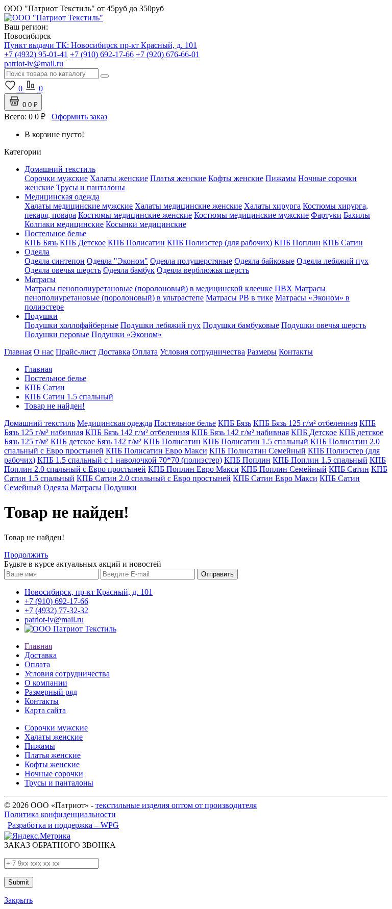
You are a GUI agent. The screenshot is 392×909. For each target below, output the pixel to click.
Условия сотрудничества (202, 351)
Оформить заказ (79, 116)
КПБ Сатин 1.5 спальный (68, 396)
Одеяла (37, 251)
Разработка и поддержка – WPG (63, 825)
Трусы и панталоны (90, 187)
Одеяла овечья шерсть (62, 270)
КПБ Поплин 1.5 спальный (320, 460)
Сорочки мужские (56, 178)
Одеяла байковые (264, 261)
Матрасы (40, 279)
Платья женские (178, 178)
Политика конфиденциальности (60, 814)
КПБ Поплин (297, 242)
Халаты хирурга (272, 205)
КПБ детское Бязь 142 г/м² (96, 441)
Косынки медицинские (146, 224)
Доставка (114, 351)
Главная (18, 351)
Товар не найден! (54, 405)
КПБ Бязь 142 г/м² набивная (240, 432)
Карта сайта (45, 710)
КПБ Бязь (41, 242)
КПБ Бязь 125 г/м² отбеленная (305, 423)
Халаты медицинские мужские (78, 205)
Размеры (262, 351)
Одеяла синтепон (54, 261)
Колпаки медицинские (64, 224)
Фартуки (326, 215)
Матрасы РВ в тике (239, 297)
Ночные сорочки (53, 773)
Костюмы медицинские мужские (251, 215)
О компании (45, 682)
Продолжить (26, 554)
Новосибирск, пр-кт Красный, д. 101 (88, 592)
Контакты (296, 351)
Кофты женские (235, 178)
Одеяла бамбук (129, 270)
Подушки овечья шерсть (323, 325)
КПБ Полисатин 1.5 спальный (255, 441)
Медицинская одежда (62, 196)
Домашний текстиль (59, 169)
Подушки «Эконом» (126, 334)
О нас (44, 351)
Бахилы (357, 215)
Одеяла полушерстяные (191, 261)
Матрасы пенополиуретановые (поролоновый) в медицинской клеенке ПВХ (158, 288)
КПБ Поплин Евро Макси (193, 469)
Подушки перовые (56, 334)
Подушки (41, 316)
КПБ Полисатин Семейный (257, 450)
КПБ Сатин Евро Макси (275, 478)
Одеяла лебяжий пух (333, 261)
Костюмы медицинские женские (135, 215)
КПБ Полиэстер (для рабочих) (219, 242)
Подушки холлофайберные (71, 325)
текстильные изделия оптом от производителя (176, 805)
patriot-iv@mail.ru (54, 619)
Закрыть (18, 900)
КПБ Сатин (343, 242)
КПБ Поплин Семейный (284, 469)
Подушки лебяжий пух (160, 325)
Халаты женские (119, 178)
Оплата (145, 351)
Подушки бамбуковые (241, 325)
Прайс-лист (76, 351)
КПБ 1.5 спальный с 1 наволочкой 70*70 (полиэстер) (129, 460)
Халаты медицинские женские (188, 205)
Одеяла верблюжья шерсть (203, 270)
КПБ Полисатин (136, 242)
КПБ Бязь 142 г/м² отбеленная (137, 432)
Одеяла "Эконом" (117, 261)
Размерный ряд (50, 692)
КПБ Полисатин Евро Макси (156, 450)
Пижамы (280, 178)
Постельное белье (55, 233)
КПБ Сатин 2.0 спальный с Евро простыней (154, 478)
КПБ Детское (83, 242)
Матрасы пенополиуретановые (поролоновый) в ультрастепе (175, 293)
